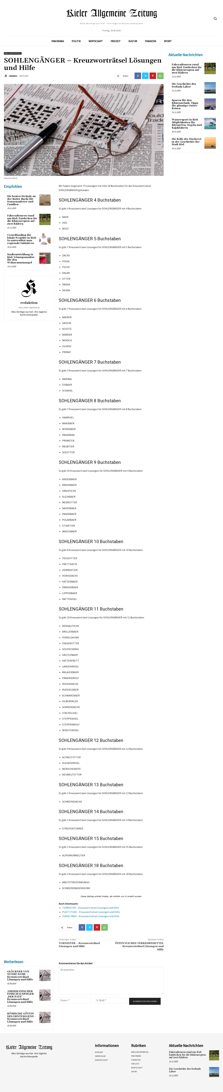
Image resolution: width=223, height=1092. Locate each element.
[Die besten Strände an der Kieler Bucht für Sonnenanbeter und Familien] (45, 200)
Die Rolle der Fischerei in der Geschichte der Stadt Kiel (186, 142)
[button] (215, 18)
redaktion (13, 75)
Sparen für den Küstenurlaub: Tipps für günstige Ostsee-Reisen (185, 104)
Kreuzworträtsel (13, 53)
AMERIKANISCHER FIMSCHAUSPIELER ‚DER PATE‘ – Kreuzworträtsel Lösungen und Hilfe (20, 997)
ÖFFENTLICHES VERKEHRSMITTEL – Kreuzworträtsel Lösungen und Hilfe (139, 946)
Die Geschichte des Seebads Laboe (184, 85)
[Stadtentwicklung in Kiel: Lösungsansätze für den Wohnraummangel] (45, 258)
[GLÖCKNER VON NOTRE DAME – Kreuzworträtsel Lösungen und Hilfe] (45, 975)
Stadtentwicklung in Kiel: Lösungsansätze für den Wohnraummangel (20, 258)
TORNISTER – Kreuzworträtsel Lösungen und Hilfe (90, 907)
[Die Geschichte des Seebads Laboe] (210, 88)
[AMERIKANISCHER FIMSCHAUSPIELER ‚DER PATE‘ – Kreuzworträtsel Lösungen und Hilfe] (45, 995)
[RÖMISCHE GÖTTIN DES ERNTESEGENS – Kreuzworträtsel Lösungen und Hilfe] (45, 1017)
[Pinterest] (153, 76)
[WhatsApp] (160, 76)
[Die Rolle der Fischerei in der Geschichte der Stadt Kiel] (210, 143)
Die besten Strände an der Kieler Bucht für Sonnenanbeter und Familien (21, 200)
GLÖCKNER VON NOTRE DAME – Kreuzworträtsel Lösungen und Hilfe (20, 975)
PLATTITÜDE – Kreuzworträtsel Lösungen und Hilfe (91, 912)
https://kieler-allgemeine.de (29, 307)
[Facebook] (138, 76)
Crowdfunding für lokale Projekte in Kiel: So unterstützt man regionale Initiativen (21, 239)
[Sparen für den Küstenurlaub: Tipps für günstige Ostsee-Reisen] (210, 104)
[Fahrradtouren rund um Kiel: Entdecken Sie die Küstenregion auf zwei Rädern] (45, 219)
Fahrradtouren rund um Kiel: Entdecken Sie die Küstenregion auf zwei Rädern (22, 219)
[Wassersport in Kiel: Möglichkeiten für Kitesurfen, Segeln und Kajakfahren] (210, 123)
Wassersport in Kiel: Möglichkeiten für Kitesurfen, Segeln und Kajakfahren (187, 123)
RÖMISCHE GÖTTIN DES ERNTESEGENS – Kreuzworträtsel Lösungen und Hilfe (21, 1017)
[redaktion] (6, 76)
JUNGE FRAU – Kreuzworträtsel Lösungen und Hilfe (90, 916)
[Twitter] (145, 76)
